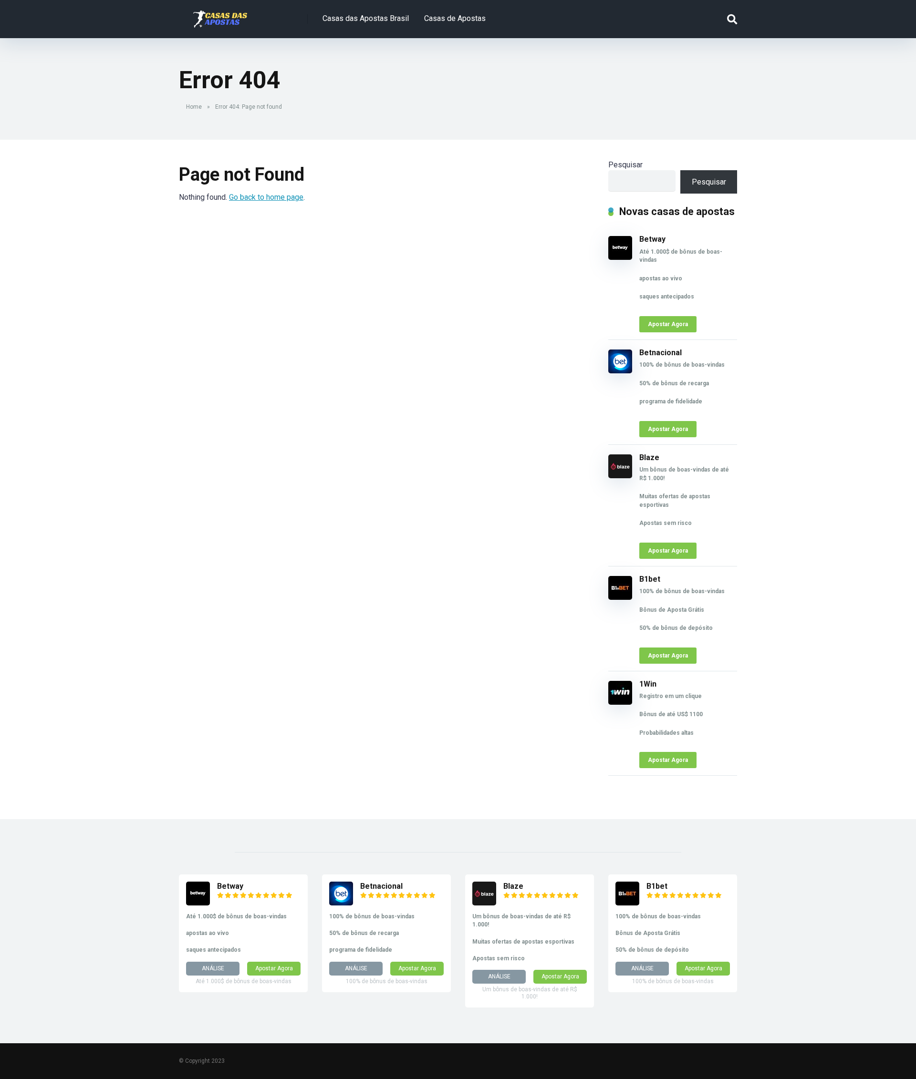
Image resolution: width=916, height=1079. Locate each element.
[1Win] (620, 702)
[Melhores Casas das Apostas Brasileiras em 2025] (220, 15)
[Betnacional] (620, 370)
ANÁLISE (213, 968)
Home (194, 106)
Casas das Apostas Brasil (366, 18)
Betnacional (660, 352)
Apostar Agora (668, 324)
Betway (652, 239)
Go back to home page (266, 197)
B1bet (649, 579)
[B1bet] (620, 597)
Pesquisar (625, 164)
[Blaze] (620, 475)
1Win (647, 684)
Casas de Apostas (455, 18)
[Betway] (620, 257)
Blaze (649, 457)
